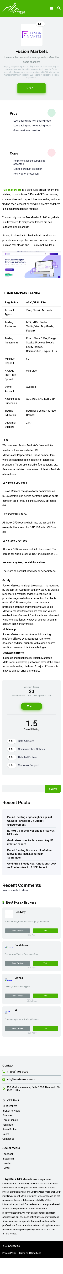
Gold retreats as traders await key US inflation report (30, 842)
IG (16, 1010)
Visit (30, 88)
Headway (20, 912)
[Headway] (9, 917)
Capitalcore (22, 945)
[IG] (7, 1010)
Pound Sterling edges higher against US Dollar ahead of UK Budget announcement (29, 821)
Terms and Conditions (30, 1253)
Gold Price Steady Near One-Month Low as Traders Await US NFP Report (31, 865)
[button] (51, 8)
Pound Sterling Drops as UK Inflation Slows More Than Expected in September (29, 854)
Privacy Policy (9, 1253)
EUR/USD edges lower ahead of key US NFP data (31, 832)
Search (53, 788)
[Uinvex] (9, 980)
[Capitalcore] (9, 948)
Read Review (17, 931)
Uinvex (19, 977)
